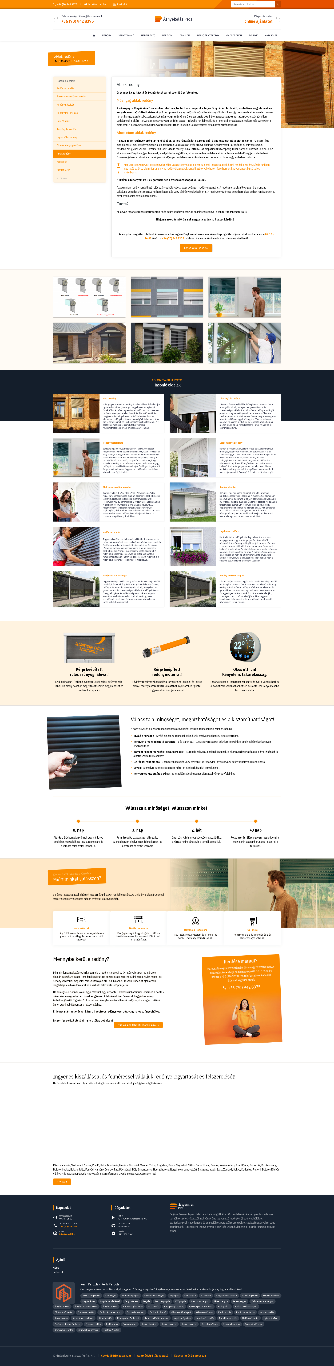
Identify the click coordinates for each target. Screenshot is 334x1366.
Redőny (106, 35)
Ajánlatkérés (63, 170)
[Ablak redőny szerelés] (244, 343)
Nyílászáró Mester (250, 1318)
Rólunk (253, 35)
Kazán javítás (224, 1312)
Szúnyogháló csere (253, 1324)
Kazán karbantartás (245, 1312)
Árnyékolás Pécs (62, 1306)
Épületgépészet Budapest (201, 1306)
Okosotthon (234, 35)
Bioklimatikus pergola (154, 1295)
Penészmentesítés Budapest (68, 1324)
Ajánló (60, 1259)
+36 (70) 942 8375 (67, 4)
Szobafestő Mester (210, 1324)
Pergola (167, 35)
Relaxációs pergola (200, 1301)
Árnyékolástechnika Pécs (86, 1306)
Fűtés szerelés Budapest (246, 1306)
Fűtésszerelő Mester (64, 1312)
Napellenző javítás (182, 1318)
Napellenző (148, 35)
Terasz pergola (239, 1301)
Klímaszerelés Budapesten (156, 1318)
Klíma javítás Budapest (128, 1318)
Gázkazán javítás (86, 1312)
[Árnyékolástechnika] (94, 35)
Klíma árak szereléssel (83, 1318)
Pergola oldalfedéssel (110, 1301)
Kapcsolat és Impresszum (190, 1355)
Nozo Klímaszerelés (228, 1318)
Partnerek (58, 1272)
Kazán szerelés (267, 1312)
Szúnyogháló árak (231, 1324)
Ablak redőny (64, 153)
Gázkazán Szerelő (158, 1312)
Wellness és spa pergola (262, 1301)
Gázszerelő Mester (204, 1312)
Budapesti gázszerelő (132, 1306)
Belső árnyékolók (208, 35)
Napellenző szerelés (205, 1318)
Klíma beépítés (105, 1318)
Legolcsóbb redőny (67, 137)
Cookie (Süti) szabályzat (116, 1355)
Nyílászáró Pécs (271, 1318)
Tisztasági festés (111, 1329)
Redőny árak (112, 1324)
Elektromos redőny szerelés (72, 96)
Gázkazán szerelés (135, 1312)
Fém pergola (190, 1295)
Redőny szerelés (65, 88)
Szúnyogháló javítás (64, 1329)
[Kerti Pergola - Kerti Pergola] (64, 1293)
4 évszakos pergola (91, 1295)
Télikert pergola (221, 1301)
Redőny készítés (65, 104)
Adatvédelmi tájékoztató (152, 1355)
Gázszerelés (153, 1306)
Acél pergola (110, 1295)
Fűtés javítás (224, 1306)
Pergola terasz (131, 1301)
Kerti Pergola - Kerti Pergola (100, 1284)
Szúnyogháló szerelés (88, 1329)
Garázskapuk (63, 121)
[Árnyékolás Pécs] (55, 61)
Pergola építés (88, 1301)
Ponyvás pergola (162, 1301)
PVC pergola (180, 1301)
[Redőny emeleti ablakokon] (167, 297)
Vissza (64, 178)
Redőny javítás (130, 1324)
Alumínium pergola (130, 1295)
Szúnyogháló (126, 35)
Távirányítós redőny (67, 129)
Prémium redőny (93, 1324)
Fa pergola (174, 1295)
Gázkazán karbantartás (111, 1312)
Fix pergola (206, 1295)
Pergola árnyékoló (271, 1295)
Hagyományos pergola (226, 1295)
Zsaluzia (185, 35)
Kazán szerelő (61, 1318)
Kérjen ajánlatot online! (196, 247)
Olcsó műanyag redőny (69, 145)
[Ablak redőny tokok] (89, 297)
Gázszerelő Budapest (181, 1312)
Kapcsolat (271, 35)
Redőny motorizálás (67, 112)
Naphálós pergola (250, 1295)
